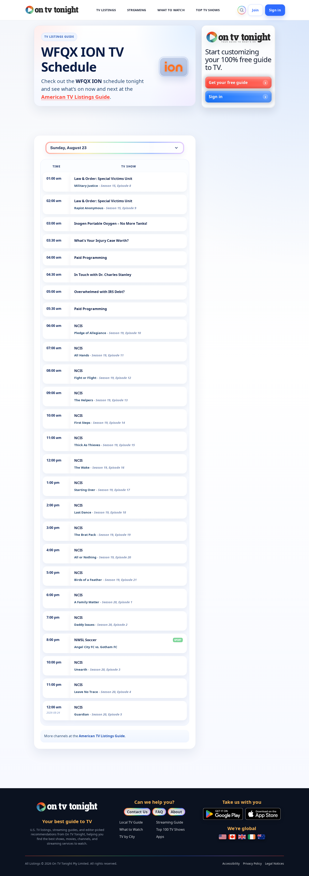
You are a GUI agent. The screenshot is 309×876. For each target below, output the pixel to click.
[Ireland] (251, 836)
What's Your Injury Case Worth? (101, 240)
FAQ (159, 811)
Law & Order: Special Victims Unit (103, 178)
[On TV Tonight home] (238, 37)
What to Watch (131, 829)
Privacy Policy (252, 863)
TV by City (127, 836)
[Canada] (232, 836)
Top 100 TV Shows (170, 829)
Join (255, 10)
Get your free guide (228, 82)
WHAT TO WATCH (171, 10)
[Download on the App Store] (263, 814)
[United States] (222, 836)
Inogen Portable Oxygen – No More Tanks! (110, 223)
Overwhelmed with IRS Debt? (99, 291)
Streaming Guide (169, 822)
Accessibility (231, 863)
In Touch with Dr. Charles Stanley (102, 274)
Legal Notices (274, 863)
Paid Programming (90, 257)
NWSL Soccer (85, 639)
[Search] (242, 10)
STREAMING (136, 10)
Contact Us (137, 811)
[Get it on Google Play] (223, 814)
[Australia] (261, 836)
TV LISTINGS (106, 10)
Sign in (275, 10)
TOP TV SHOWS (208, 10)
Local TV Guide (131, 822)
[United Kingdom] (242, 836)
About (176, 811)
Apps (160, 836)
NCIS (78, 325)
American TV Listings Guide (75, 96)
